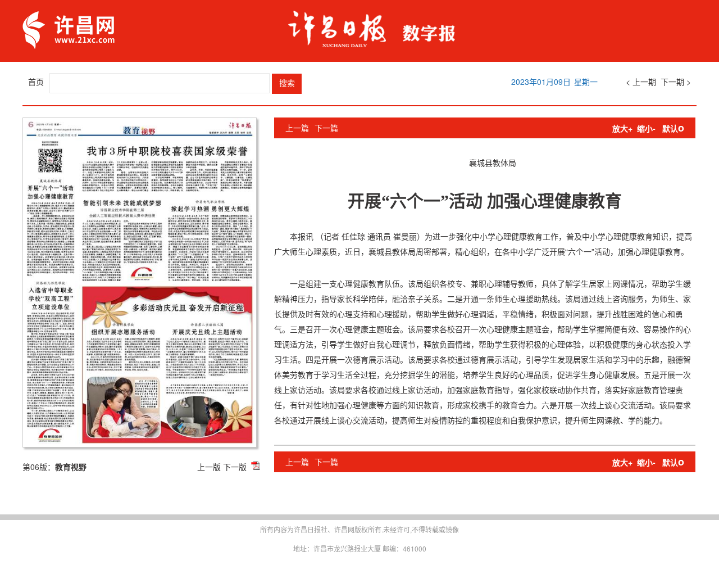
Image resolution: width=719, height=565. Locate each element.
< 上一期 (641, 81)
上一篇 (297, 127)
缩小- (646, 128)
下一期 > (676, 81)
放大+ (622, 128)
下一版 (235, 466)
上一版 (209, 466)
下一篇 (326, 127)
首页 (36, 81)
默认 (673, 128)
